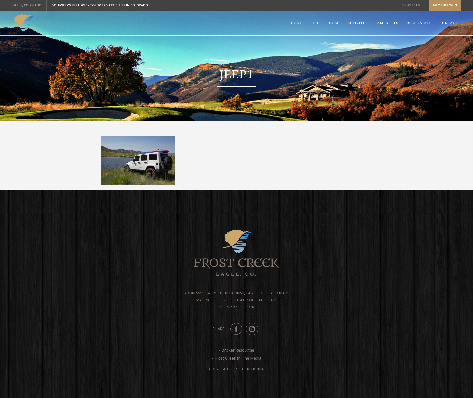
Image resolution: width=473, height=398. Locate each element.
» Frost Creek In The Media (236, 358)
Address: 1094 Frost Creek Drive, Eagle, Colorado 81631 (236, 293)
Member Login (445, 5)
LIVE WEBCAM (410, 5)
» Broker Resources (237, 350)
